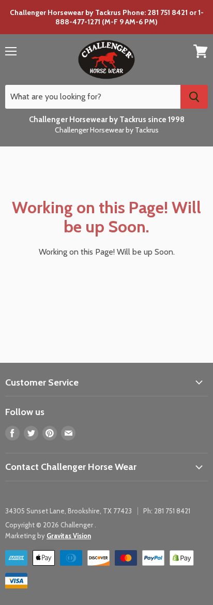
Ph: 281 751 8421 (166, 511)
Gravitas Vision (69, 536)
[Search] (194, 97)
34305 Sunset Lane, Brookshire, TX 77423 (68, 511)
